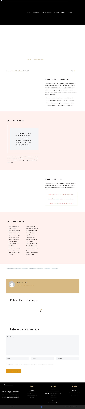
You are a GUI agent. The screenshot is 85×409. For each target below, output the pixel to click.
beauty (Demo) (10, 268)
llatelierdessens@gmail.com (53, 402)
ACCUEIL (29, 12)
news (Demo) (32, 268)
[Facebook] (6, 272)
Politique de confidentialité (70, 406)
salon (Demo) (40, 268)
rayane (9, 70)
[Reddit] (16, 272)
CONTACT (70, 12)
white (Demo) (55, 268)
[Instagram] (43, 407)
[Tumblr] (12, 272)
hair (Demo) (25, 268)
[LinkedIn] (14, 272)
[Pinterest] (10, 272)
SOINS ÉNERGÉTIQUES (46, 12)
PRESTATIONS (36, 12)
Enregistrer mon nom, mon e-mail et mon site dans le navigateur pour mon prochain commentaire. (30, 364)
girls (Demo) (18, 268)
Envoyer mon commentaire (13, 371)
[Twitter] (8, 272)
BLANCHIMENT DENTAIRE (59, 12)
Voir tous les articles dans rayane (26, 285)
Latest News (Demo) (17, 70)
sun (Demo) (47, 268)
